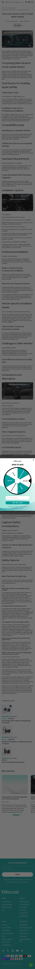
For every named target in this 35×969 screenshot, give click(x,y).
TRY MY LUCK (17, 503)
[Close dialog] (33, 460)
